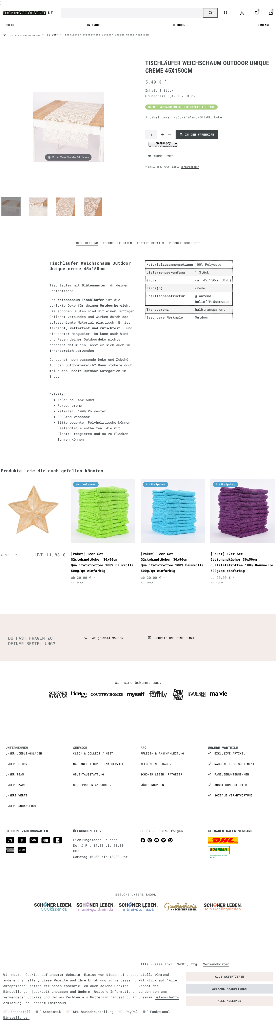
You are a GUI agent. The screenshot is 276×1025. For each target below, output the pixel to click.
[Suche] (210, 13)
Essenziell (21, 1011)
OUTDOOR (179, 25)
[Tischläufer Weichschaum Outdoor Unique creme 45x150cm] (11, 207)
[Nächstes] (100, 127)
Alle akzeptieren (229, 976)
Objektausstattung (88, 774)
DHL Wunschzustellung (93, 1011)
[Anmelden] (226, 13)
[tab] (87, 243)
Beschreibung (87, 243)
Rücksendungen (152, 785)
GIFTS (10, 25)
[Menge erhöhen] (162, 134)
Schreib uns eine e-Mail (175, 638)
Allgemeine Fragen (155, 764)
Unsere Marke (16, 785)
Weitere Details (150, 243)
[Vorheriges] (36, 127)
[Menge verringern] (169, 134)
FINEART (264, 25)
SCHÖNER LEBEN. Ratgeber (161, 774)
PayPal (132, 1011)
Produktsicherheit (184, 243)
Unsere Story (16, 764)
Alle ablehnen (229, 1001)
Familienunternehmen (231, 774)
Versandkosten (190, 166)
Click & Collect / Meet (93, 753)
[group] (33, 511)
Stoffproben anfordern (92, 785)
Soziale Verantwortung (233, 795)
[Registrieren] (242, 13)
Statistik (52, 1011)
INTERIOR (93, 25)
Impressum (57, 1003)
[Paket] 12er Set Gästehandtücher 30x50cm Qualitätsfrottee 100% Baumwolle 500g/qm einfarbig (102, 562)
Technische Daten (117, 243)
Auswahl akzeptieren (229, 989)
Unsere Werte (16, 795)
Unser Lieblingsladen (24, 753)
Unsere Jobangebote (22, 806)
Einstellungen (16, 1017)
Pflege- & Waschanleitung (162, 753)
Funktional (160, 1011)
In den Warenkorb (199, 134)
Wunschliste (164, 156)
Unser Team (15, 774)
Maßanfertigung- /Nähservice (98, 764)
